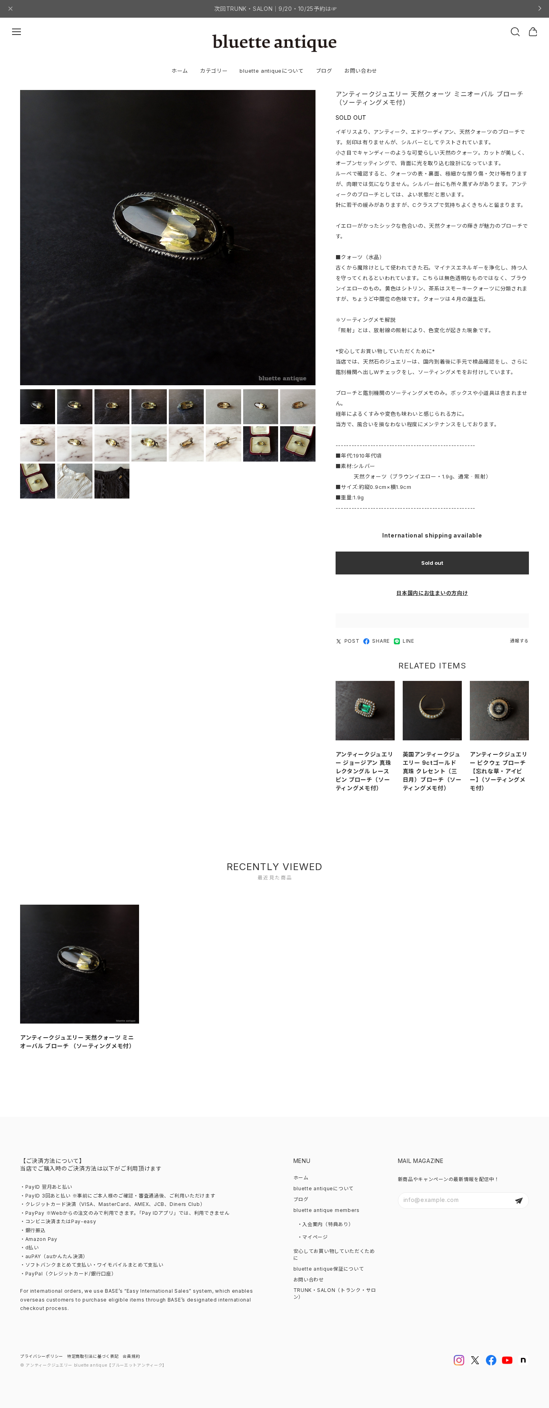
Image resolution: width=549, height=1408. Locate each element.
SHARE (381, 641)
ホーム (180, 70)
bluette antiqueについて (271, 70)
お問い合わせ (360, 70)
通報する (519, 641)
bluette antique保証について (328, 1269)
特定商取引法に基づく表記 (93, 1356)
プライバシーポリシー (41, 1356)
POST (352, 641)
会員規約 (131, 1356)
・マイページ (312, 1237)
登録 (519, 1200)
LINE (408, 641)
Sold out (432, 563)
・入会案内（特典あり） (325, 1224)
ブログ (324, 70)
